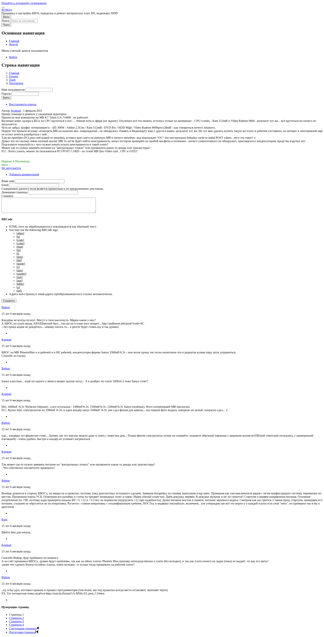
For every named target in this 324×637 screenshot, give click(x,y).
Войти (13, 57)
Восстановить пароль (22, 104)
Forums (13, 76)
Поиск (6, 20)
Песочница (16, 83)
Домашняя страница (14, 192)
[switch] (3, 7)
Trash (12, 79)
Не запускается (11, 168)
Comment (7, 196)
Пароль (6, 93)
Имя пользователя (13, 89)
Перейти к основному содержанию (24, 3)
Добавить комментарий (24, 174)
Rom (4, 519)
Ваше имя (8, 181)
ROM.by (7, 9)
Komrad (16, 110)
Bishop (6, 307)
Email (5, 185)
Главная (14, 73)
